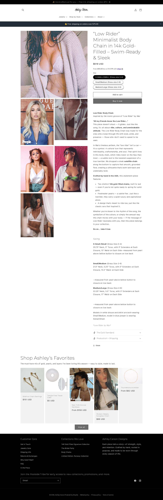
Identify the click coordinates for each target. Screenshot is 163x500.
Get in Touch (25, 444)
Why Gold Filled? (27, 460)
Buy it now (117, 101)
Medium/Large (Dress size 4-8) (108, 87)
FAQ (22, 464)
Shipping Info (26, 452)
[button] (23, 10)
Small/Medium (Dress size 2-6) (108, 82)
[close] (161, 24)
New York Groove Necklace (79, 406)
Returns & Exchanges (29, 456)
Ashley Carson (60, 495)
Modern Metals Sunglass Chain (102, 415)
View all (81, 427)
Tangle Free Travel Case (54, 396)
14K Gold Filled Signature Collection (75, 444)
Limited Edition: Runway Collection (74, 456)
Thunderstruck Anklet (130, 387)
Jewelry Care (26, 448)
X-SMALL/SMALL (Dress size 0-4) (109, 77)
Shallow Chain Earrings (32, 396)
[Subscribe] (57, 480)
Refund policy (84, 495)
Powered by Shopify (71, 495)
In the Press (25, 468)
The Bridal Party (67, 448)
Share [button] (98, 345)
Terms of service (108, 495)
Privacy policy (96, 495)
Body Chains (66, 452)
